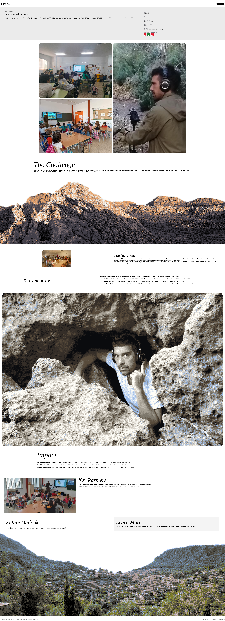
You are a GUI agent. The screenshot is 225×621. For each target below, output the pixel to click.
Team (190, 3)
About (186, 3)
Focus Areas (194, 3)
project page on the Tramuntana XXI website (185, 526)
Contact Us (220, 3)
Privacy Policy (213, 619)
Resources (208, 3)
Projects (200, 3)
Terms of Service (221, 619)
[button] (213, 4)
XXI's (204, 3)
